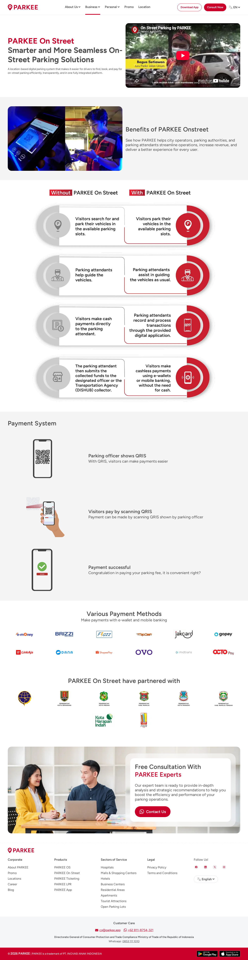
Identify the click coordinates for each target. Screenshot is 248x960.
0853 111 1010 (131, 941)
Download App (189, 7)
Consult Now (215, 7)
